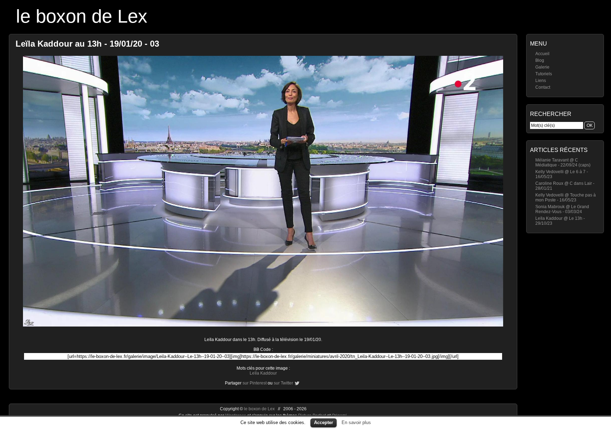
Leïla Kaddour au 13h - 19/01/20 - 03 (87, 43)
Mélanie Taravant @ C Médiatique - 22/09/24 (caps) (562, 163)
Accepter (323, 422)
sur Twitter (283, 383)
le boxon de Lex (81, 16)
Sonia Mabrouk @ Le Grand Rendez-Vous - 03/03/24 (562, 209)
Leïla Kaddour (263, 373)
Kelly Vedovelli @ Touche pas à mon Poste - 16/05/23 (565, 197)
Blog (539, 60)
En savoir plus (356, 422)
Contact (542, 87)
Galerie (542, 67)
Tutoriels (543, 73)
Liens (540, 80)
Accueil (542, 53)
